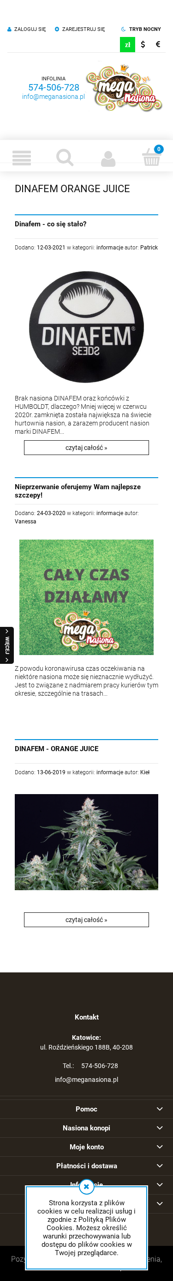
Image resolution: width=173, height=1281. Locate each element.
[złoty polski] (127, 44)
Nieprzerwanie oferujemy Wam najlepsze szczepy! (78, 491)
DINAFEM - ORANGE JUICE (56, 749)
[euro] (158, 44)
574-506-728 (53, 87)
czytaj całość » (86, 447)
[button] (21, 158)
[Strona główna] (124, 88)
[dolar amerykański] (142, 44)
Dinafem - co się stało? (50, 224)
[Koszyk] (151, 157)
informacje (109, 247)
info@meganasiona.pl (53, 96)
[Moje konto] (108, 158)
